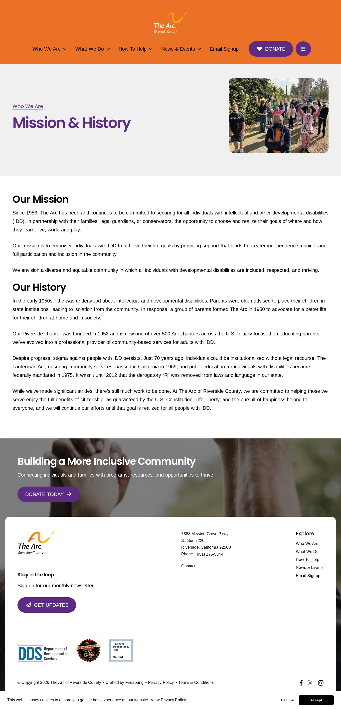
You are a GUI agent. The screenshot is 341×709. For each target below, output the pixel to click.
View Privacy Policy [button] (168, 700)
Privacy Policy (161, 682)
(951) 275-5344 (209, 554)
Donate (275, 49)
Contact (188, 566)
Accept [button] (316, 700)
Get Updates (51, 605)
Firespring (134, 682)
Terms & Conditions (196, 682)
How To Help (133, 49)
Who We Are (46, 49)
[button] (303, 48)
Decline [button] (287, 700)
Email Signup (224, 49)
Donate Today (44, 494)
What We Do (89, 49)
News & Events (178, 49)
